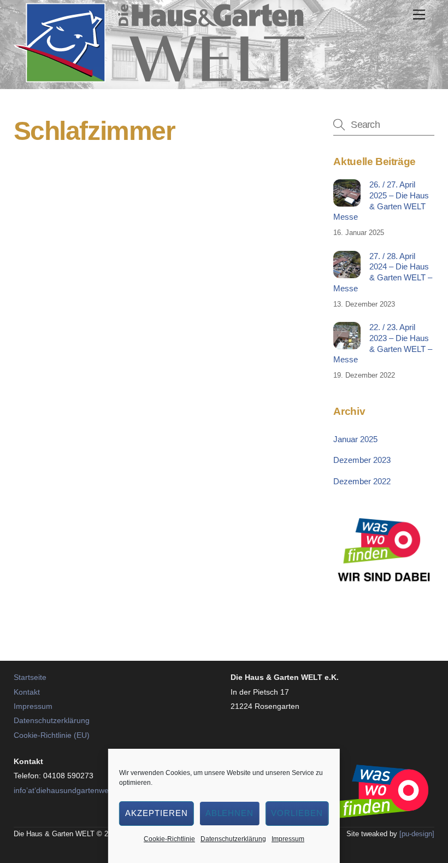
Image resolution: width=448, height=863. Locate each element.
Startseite (30, 677)
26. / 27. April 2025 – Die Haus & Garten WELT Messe (380, 200)
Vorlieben (297, 813)
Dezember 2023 (362, 460)
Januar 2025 (355, 439)
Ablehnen (229, 813)
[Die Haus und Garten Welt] (159, 78)
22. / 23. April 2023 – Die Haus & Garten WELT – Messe (382, 343)
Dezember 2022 (362, 481)
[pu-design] (416, 834)
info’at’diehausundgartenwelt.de (68, 790)
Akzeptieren (156, 813)
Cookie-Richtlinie (169, 839)
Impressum (288, 839)
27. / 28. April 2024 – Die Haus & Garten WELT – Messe (382, 272)
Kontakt (27, 692)
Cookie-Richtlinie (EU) (52, 735)
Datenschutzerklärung (233, 839)
